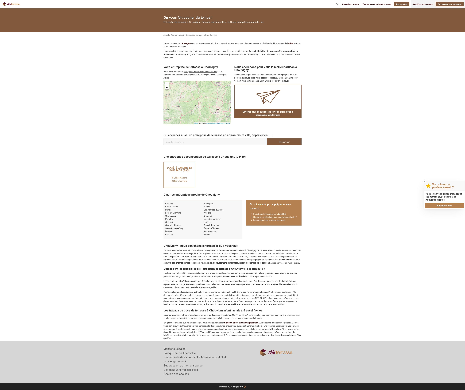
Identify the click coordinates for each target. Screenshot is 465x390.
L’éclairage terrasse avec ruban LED (269, 213)
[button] (350, 4)
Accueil (166, 35)
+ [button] (167, 83)
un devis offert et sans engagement (241, 322)
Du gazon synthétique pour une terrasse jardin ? (275, 216)
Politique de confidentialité (179, 353)
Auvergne (199, 35)
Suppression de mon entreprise (183, 365)
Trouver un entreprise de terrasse (182, 35)
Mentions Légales (174, 349)
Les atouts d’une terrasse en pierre (269, 220)
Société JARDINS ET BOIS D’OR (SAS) (179, 169)
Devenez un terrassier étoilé (181, 370)
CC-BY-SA (227, 123)
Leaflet (196, 123)
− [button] (167, 87)
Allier (206, 35)
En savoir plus (444, 205)
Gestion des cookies (176, 374)
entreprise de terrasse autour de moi (200, 71)
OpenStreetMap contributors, (215, 123)
